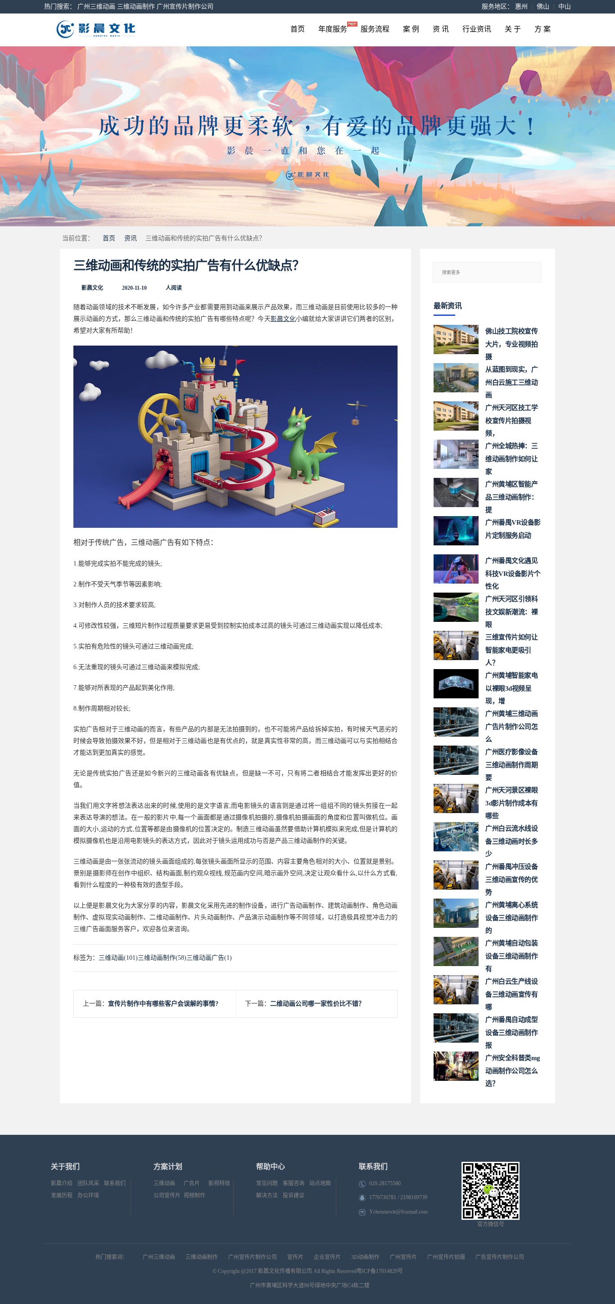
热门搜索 (56, 6)
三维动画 (164, 1183)
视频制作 (194, 1195)
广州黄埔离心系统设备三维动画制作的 (511, 914)
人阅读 (174, 288)
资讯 (130, 238)
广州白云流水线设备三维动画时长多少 (511, 838)
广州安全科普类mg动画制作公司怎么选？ (512, 1067)
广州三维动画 (96, 6)
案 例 (411, 29)
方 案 (542, 29)
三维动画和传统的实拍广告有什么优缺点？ (188, 266)
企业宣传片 (327, 1257)
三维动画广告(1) (209, 957)
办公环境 (88, 1195)
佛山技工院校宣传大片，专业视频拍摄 (511, 341)
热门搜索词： (111, 1257)
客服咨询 (293, 1183)
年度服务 (332, 29)
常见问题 (267, 1183)
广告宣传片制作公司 (499, 1257)
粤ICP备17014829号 (380, 1271)
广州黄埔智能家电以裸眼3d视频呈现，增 (511, 685)
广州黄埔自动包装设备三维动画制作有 (511, 953)
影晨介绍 (61, 1183)
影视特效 (219, 1183)
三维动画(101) (118, 957)
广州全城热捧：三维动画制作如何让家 (511, 455)
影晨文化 (92, 288)
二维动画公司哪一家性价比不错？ (317, 1003)
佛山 (543, 6)
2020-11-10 (134, 288)
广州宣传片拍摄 (446, 1257)
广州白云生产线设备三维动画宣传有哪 (511, 991)
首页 (297, 29)
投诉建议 (293, 1195)
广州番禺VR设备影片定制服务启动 (513, 529)
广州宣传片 (403, 1257)
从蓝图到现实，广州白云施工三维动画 (511, 379)
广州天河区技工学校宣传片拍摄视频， (511, 417)
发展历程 (61, 1195)
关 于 (513, 29)
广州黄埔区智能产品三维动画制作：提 (511, 494)
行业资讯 (476, 29)
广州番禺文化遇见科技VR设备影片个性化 (513, 570)
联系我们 (115, 1183)
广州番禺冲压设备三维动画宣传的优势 (511, 876)
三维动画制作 (136, 6)
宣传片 (295, 1257)
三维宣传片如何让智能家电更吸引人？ (511, 647)
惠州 (521, 6)
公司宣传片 (167, 1195)
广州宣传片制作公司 (185, 6)
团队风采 (88, 1183)
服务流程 (375, 29)
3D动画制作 (365, 1257)
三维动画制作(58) (162, 957)
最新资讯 (447, 306)
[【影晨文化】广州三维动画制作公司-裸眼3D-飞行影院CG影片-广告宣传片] (132, 29)
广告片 (192, 1183)
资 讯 (441, 29)
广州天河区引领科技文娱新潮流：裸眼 (511, 608)
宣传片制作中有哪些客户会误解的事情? (163, 1003)
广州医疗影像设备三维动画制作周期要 (511, 761)
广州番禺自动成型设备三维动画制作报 (511, 1029)
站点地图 (320, 1183)
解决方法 (267, 1195)
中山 (564, 6)
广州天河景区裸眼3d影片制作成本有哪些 (511, 800)
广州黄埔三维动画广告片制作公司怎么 (511, 723)
